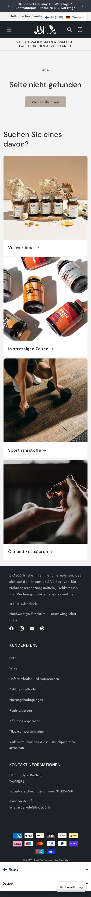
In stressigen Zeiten (28, 349)
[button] (9, 29)
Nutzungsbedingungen (26, 699)
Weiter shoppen (45, 102)
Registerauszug (20, 710)
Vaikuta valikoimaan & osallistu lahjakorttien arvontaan (42, 745)
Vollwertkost (21, 247)
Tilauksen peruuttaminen (27, 731)
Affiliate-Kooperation (25, 721)
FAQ (12, 657)
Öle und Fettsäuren (28, 551)
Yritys (13, 668)
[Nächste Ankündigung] (82, 6)
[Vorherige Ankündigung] (9, 6)
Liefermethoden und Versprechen (34, 678)
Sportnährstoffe (24, 450)
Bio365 (38, 860)
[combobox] (45, 869)
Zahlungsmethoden (23, 689)
